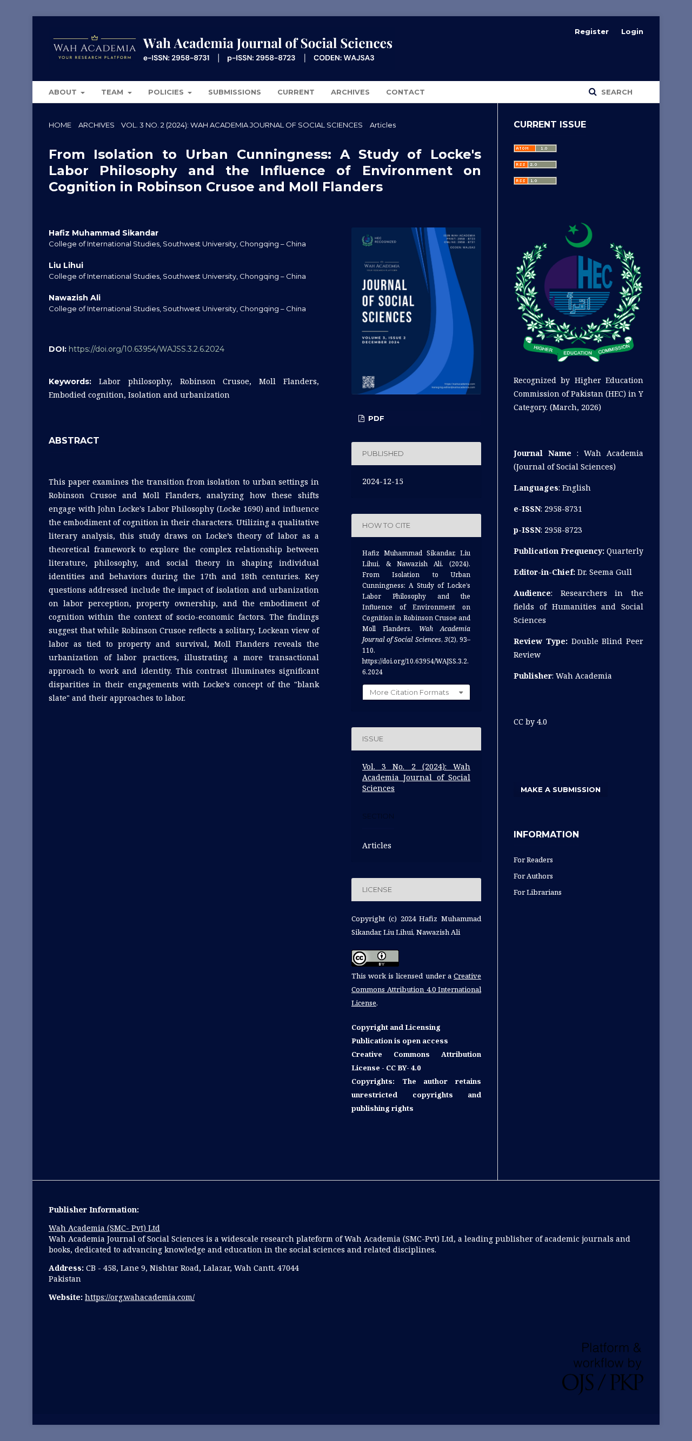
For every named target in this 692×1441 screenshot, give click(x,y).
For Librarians (538, 892)
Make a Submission (561, 789)
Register (592, 31)
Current (296, 92)
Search (616, 92)
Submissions (234, 92)
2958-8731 (563, 509)
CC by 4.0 (530, 721)
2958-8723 (563, 530)
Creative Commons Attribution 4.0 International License (416, 989)
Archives (350, 92)
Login (632, 31)
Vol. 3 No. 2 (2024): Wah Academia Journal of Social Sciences (242, 124)
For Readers (533, 859)
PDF (375, 418)
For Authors (533, 876)
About (64, 92)
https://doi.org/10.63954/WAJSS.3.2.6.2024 (146, 349)
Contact (405, 92)
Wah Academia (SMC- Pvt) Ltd (104, 1228)
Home (60, 124)
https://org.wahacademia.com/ (140, 1297)
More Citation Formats (409, 692)
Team (113, 92)
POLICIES (167, 92)
